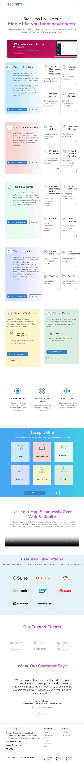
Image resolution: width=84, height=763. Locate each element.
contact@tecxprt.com (14, 745)
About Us (66, 732)
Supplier (46, 732)
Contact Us (66, 735)
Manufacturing (48, 735)
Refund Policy (69, 759)
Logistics (47, 741)
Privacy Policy (59, 759)
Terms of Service (48, 759)
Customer (47, 738)
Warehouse (48, 744)
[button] (39, 714)
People (46, 746)
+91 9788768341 (13, 741)
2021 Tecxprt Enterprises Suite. (20, 757)
